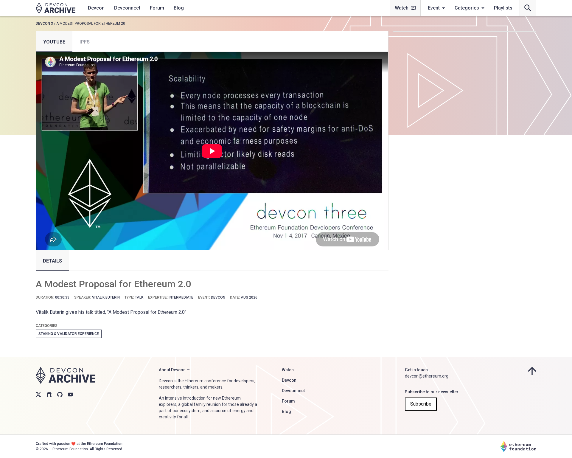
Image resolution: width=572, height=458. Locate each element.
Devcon (96, 8)
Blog (179, 8)
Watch (401, 8)
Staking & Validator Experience (68, 334)
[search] (528, 8)
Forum (157, 8)
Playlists (503, 8)
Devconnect (127, 8)
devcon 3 (44, 23)
